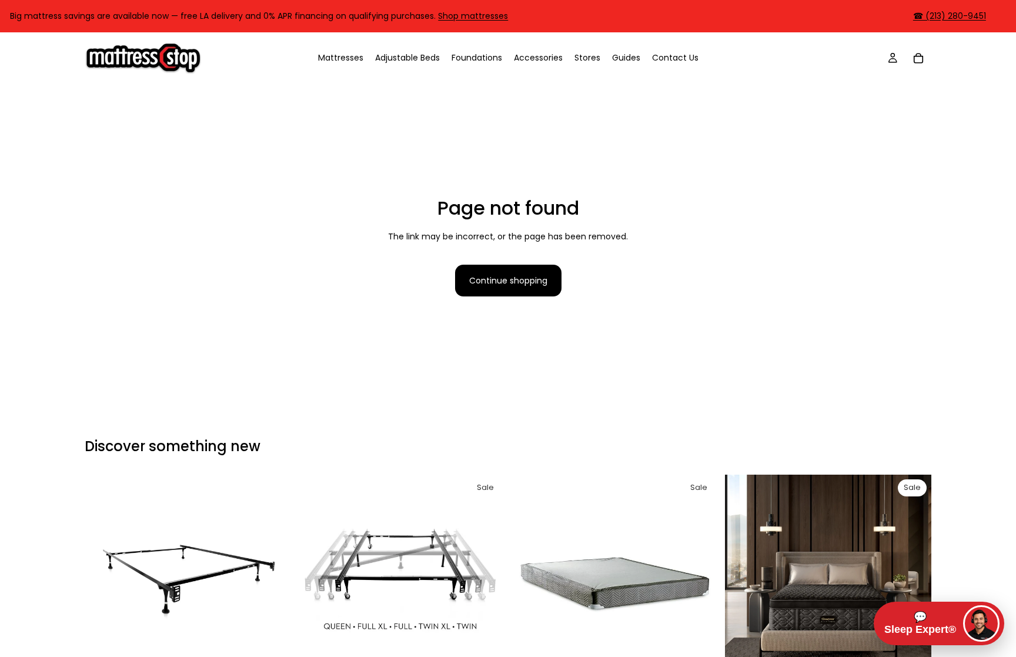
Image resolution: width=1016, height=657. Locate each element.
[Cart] (918, 58)
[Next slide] (273, 578)
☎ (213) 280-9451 (949, 16)
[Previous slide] (102, 578)
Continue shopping (508, 280)
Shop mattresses (473, 16)
